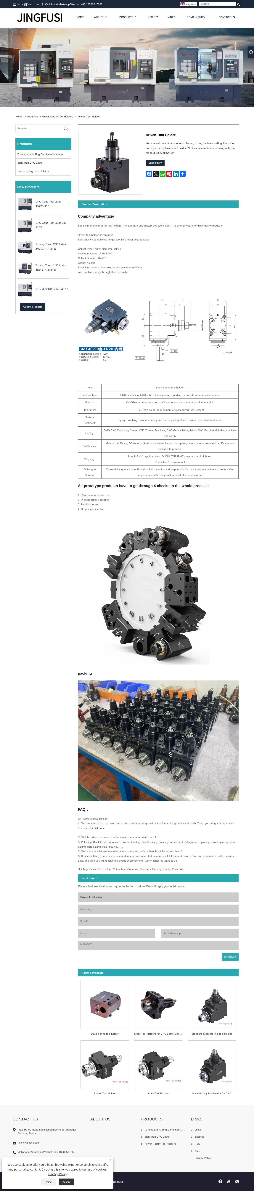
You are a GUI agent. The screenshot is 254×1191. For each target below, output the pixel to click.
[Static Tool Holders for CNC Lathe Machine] (158, 1004)
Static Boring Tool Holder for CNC (211, 1093)
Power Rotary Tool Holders (57, 116)
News (151, 17)
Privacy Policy (57, 1174)
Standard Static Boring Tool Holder (212, 1033)
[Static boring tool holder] (104, 1004)
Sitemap (199, 1136)
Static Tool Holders (158, 1093)
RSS (197, 1143)
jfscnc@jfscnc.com (28, 4)
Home (80, 17)
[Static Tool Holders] (158, 1063)
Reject (48, 1181)
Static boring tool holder (105, 1033)
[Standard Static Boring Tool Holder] (212, 1004)
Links (198, 1129)
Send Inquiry (196, 17)
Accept (66, 1181)
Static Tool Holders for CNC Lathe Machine (159, 1033)
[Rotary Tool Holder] (104, 1063)
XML (197, 1150)
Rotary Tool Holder (105, 1093)
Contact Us (227, 17)
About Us (100, 17)
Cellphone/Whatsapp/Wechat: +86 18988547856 (73, 4)
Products (126, 17)
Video (172, 17)
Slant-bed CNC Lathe (30, 162)
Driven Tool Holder (89, 116)
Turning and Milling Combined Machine (40, 154)
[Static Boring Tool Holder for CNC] (212, 1063)
